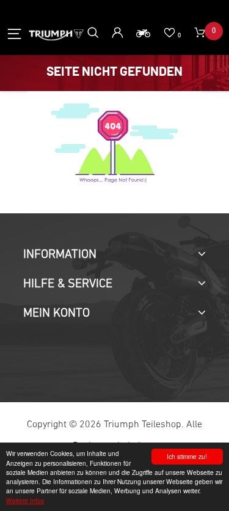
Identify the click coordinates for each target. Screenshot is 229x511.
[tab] (114, 255)
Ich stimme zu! (187, 456)
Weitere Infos (25, 500)
